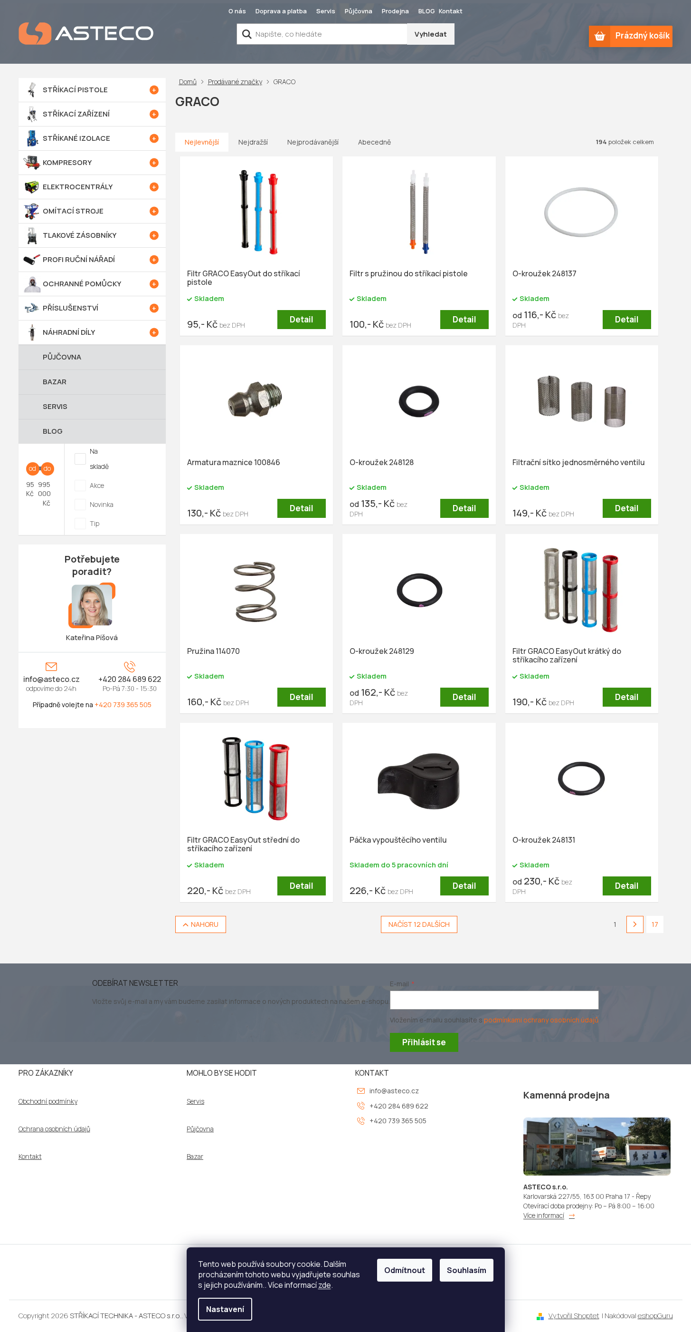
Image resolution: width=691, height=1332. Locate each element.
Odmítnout (404, 1270)
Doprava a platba (281, 11)
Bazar (195, 1156)
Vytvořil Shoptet (574, 1316)
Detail (301, 319)
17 (655, 924)
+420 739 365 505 (123, 704)
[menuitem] (92, 90)
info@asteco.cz (51, 679)
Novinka (102, 504)
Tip (94, 523)
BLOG (426, 11)
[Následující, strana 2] (635, 924)
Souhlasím (466, 1270)
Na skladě (99, 459)
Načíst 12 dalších (419, 924)
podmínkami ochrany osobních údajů (541, 1019)
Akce (97, 485)
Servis (325, 11)
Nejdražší (253, 141)
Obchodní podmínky (48, 1101)
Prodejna (395, 11)
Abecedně (374, 141)
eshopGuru (655, 1316)
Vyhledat (431, 34)
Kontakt (451, 11)
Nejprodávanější (313, 141)
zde (324, 1285)
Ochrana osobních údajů (54, 1129)
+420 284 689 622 (129, 679)
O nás (237, 11)
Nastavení (225, 1309)
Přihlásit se (424, 1042)
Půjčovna (358, 11)
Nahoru (204, 924)
